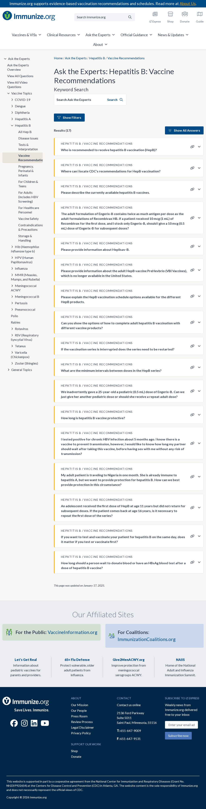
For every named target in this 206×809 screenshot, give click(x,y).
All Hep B (25, 132)
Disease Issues (28, 138)
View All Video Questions (17, 84)
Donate (76, 756)
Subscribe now (178, 735)
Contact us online (129, 705)
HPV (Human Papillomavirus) (22, 260)
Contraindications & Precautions (30, 227)
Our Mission (79, 705)
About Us (188, 3)
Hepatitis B (97, 58)
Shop (74, 751)
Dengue (20, 106)
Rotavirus (21, 329)
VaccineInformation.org (56, 632)
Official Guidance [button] (134, 35)
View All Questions (20, 76)
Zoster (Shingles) (26, 363)
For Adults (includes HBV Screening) (28, 196)
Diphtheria (22, 112)
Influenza (21, 268)
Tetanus (20, 346)
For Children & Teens (28, 184)
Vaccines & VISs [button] (24, 35)
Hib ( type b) (25, 249)
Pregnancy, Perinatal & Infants (26, 170)
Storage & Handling (25, 238)
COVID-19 (22, 99)
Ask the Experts (76, 58)
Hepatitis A (23, 119)
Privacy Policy (81, 733)
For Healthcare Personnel (28, 210)
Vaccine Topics (21, 93)
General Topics (21, 370)
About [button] (98, 44)
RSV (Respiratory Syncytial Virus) (25, 337)
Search (112, 99)
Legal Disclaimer (82, 727)
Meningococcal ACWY (23, 288)
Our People (79, 710)
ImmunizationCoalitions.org (147, 635)
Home (58, 58)
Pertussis (21, 303)
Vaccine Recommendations (30, 158)
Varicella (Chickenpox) (20, 354)
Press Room (79, 716)
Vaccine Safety (28, 218)
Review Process (82, 722)
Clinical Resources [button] (61, 35)
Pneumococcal (25, 309)
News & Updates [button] (171, 35)
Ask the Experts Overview (18, 67)
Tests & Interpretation (28, 147)
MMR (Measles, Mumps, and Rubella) (25, 277)
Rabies (15, 322)
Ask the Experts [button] (97, 35)
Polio (14, 316)
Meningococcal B (27, 296)
